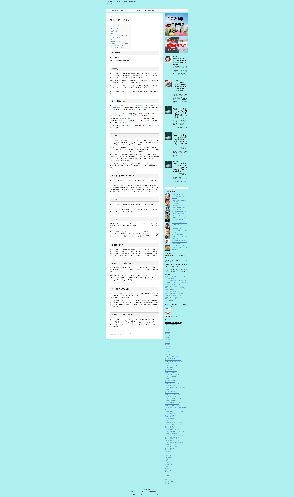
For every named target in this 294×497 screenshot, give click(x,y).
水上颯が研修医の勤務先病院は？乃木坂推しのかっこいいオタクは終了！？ (179, 201)
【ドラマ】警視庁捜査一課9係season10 (174, 437)
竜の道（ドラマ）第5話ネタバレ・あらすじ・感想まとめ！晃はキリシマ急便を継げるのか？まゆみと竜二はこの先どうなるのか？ (176, 293)
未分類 (166, 466)
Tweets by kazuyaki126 (171, 324)
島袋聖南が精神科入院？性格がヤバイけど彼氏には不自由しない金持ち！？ (179, 224)
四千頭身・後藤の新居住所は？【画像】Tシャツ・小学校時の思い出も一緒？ (179, 236)
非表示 (122, 25)
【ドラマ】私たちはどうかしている (173, 422)
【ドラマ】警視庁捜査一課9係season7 (174, 442)
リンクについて (115, 37)
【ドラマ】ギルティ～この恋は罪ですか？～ (175, 387)
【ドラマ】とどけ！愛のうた (172, 378)
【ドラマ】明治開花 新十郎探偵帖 (173, 405)
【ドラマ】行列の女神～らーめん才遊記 (174, 431)
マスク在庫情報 (168, 457)
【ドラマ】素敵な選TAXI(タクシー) (173, 428)
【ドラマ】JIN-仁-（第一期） (172, 365)
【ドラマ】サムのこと (170, 391)
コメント (114, 39)
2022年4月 (167, 333)
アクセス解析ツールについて (119, 35)
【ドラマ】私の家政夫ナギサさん (173, 424)
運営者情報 (114, 28)
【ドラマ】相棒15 (169, 420)
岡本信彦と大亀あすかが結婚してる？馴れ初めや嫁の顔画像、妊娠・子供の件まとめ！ (179, 213)
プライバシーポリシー (149, 10)
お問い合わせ (137, 10)
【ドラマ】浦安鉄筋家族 (170, 415)
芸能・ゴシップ (124, 10)
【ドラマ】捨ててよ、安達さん (172, 402)
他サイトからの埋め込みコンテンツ (120, 43)
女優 (166, 461)
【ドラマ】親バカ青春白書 (171, 433)
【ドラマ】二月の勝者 (170, 400)
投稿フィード (168, 479)
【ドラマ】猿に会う (169, 416)
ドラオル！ (111, 6)
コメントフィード (169, 481)
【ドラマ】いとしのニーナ (171, 371)
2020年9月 (167, 335)
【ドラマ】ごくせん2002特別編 (172, 374)
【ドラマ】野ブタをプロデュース (173, 444)
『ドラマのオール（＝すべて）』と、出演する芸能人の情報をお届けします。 (147, 491)
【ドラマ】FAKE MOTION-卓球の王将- (174, 361)
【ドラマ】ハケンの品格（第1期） (173, 394)
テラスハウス (168, 455)
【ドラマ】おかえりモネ (170, 372)
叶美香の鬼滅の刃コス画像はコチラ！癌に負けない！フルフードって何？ (179, 196)
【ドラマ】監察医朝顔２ (170, 418)
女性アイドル (168, 462)
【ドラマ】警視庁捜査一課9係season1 (174, 435)
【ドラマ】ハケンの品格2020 (172, 393)
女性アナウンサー (169, 464)
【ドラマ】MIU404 (169, 369)
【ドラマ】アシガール (170, 382)
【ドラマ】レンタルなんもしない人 (173, 398)
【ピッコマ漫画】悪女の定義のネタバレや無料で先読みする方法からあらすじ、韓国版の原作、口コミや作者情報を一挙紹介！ (176, 282)
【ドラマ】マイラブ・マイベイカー (173, 396)
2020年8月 (167, 337)
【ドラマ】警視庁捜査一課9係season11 (174, 439)
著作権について (115, 41)
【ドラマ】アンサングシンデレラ (173, 383)
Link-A (114, 107)
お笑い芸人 (167, 451)
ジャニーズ (167, 453)
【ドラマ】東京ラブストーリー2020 (173, 413)
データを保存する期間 (117, 45)
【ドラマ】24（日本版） (171, 358)
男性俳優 (167, 468)
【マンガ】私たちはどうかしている (173, 450)
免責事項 (114, 30)
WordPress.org (168, 483)
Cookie (113, 33)
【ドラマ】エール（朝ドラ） (172, 385)
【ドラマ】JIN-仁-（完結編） (172, 363)
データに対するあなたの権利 (119, 47)
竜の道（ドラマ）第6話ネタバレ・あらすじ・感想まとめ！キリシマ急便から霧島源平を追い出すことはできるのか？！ (180, 113)
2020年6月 (167, 341)
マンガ (166, 459)
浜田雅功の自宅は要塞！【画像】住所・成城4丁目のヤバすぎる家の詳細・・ (179, 230)
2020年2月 (167, 348)
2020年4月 (167, 344)
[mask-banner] (176, 45)
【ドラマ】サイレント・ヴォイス (173, 389)
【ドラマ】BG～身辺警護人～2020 (173, 360)
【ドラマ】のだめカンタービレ (172, 380)
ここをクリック (140, 191)
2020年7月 (167, 339)
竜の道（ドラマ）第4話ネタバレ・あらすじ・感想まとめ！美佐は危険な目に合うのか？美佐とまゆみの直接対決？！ (180, 167)
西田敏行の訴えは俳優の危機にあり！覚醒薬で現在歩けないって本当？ (179, 219)
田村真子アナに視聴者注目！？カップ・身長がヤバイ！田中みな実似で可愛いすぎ (179, 207)
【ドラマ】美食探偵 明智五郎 (172, 429)
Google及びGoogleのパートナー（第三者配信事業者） (130, 105)
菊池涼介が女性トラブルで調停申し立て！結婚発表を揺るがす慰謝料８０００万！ (179, 242)
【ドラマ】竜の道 (169, 426)
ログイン (167, 477)
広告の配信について (116, 32)
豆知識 (166, 472)
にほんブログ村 (175, 316)
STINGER (160, 494)
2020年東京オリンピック (171, 354)
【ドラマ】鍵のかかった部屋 (172, 446)
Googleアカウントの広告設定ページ (124, 118)
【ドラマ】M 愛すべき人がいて (172, 367)
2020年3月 (167, 346)
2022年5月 (167, 332)
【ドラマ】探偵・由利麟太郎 (172, 404)
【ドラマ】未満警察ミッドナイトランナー (175, 411)
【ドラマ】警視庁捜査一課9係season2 (174, 440)
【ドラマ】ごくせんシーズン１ (172, 376)
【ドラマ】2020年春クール (112, 10)
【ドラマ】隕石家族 (169, 448)
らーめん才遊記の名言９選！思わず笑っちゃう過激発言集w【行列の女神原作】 (179, 247)
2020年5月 (167, 343)
